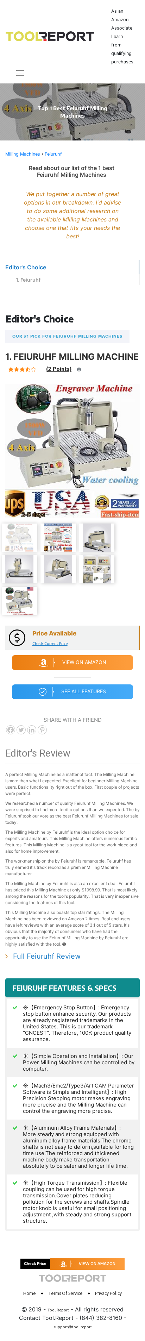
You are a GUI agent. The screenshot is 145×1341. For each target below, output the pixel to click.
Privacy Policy (108, 1293)
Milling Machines (22, 154)
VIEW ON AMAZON (97, 1263)
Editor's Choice (25, 267)
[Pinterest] (42, 729)
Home (29, 1293)
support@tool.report (72, 1326)
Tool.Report (58, 1310)
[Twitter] (21, 729)
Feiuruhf (53, 154)
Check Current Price (50, 643)
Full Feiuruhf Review (47, 956)
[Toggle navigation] (16, 73)
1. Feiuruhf (28, 280)
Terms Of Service (65, 1293)
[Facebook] (10, 729)
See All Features (83, 691)
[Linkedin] (31, 729)
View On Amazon (84, 662)
